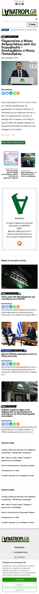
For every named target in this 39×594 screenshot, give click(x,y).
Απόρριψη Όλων (19, 590)
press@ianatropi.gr (21, 552)
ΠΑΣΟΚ (3, 37)
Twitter (22, 4)
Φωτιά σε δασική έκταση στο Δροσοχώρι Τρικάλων (18, 465)
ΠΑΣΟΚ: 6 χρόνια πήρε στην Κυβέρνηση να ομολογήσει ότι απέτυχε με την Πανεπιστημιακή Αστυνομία (18, 413)
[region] (19, 576)
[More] (18, 93)
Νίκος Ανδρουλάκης (28, 102)
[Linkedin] (10, 93)
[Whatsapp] (14, 93)
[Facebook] (3, 93)
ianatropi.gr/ (21, 557)
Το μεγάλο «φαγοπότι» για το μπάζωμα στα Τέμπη (17, 476)
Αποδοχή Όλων (19, 579)
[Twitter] (7, 93)
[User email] (19, 243)
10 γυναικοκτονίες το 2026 (18, 30)
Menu (33, 24)
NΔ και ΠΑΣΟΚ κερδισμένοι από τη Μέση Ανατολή (19, 355)
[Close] (37, 561)
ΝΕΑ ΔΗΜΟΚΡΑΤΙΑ (7, 351)
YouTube (19, 4)
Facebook (16, 4)
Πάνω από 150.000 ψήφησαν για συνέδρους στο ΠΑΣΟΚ (18, 298)
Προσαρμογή (19, 585)
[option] (24, 30)
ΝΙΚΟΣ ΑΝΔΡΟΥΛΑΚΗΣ (10, 142)
